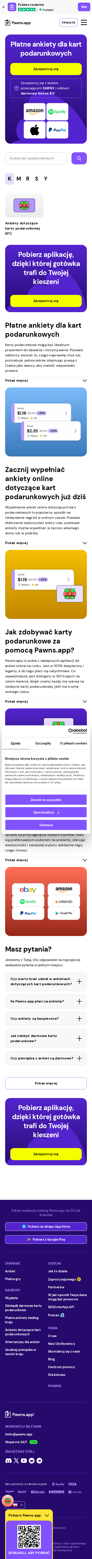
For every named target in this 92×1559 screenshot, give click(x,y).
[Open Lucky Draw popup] (8, 1501)
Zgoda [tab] (15, 743)
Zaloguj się (68, 22)
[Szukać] (79, 158)
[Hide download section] (46, 1515)
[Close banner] (3, 7)
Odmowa (46, 825)
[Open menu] (84, 22)
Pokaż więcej (46, 1083)
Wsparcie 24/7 (16, 1442)
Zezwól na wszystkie (46, 799)
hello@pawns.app (19, 1434)
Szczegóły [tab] (43, 743)
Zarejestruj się (46, 301)
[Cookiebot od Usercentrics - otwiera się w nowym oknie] (68, 731)
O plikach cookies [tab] (73, 743)
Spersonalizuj (43, 812)
